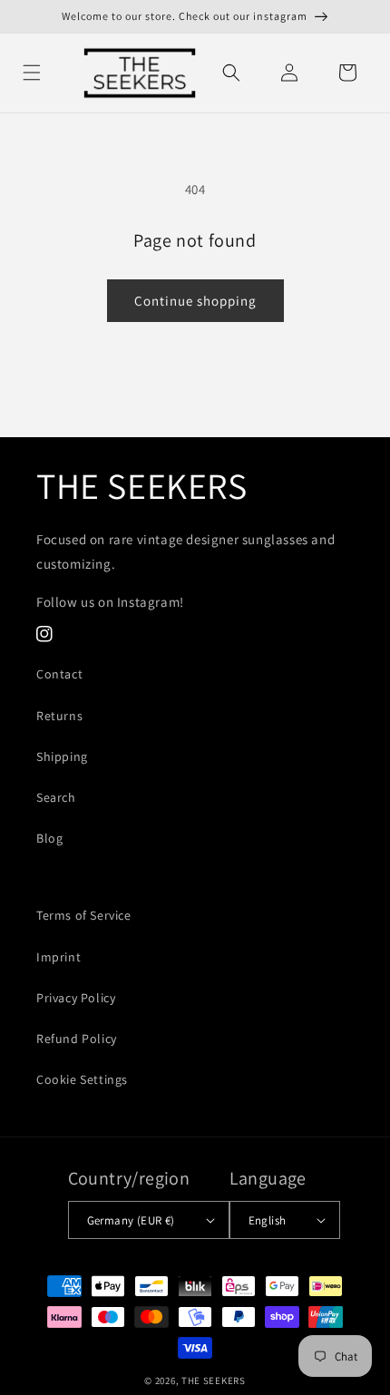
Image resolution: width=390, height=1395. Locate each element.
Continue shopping (195, 300)
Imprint (58, 957)
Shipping (62, 756)
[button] (32, 73)
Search (56, 797)
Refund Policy (76, 1038)
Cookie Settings (82, 1079)
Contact (59, 674)
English (268, 1220)
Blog (49, 838)
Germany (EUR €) (131, 1220)
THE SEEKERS (213, 1380)
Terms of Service (84, 915)
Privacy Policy (75, 998)
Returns (59, 715)
